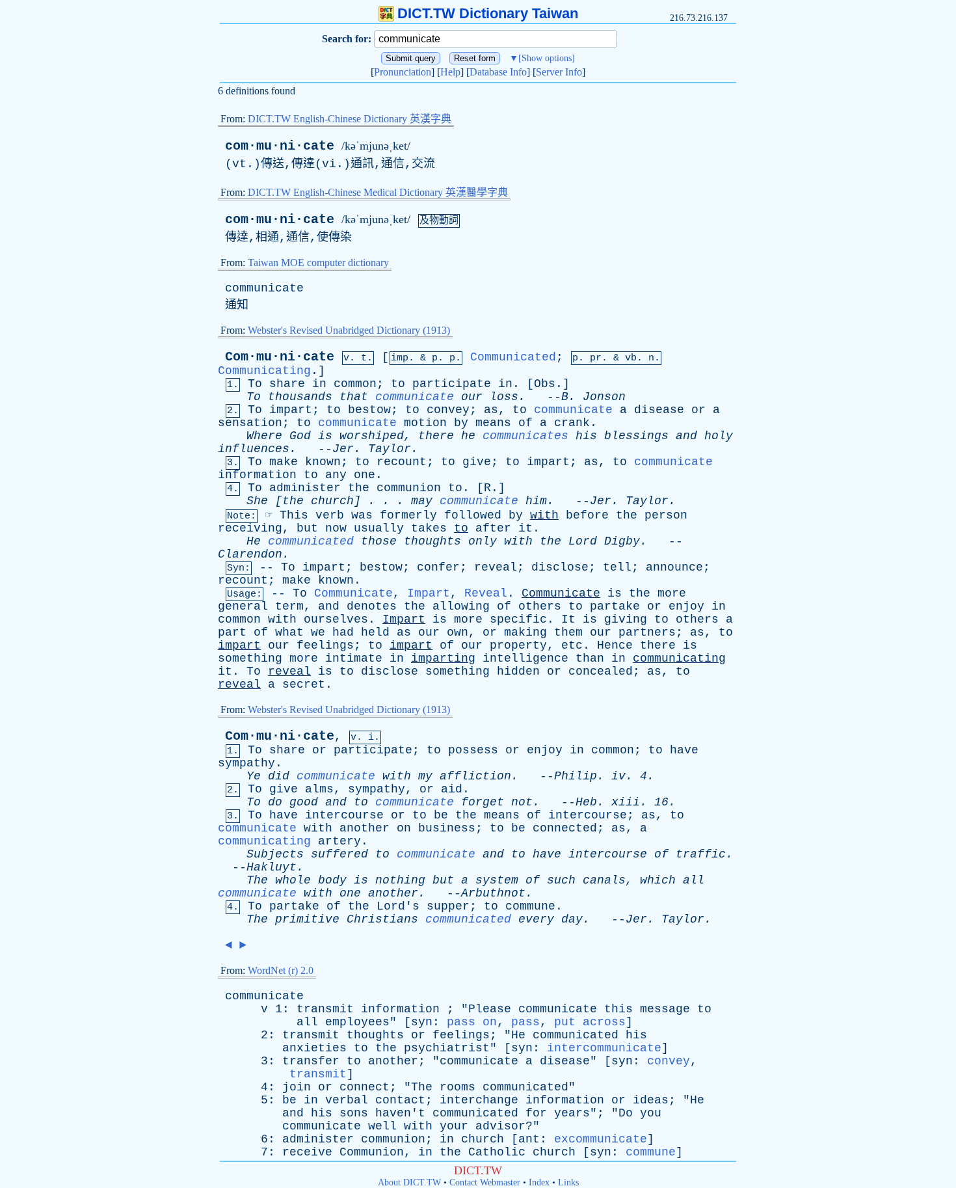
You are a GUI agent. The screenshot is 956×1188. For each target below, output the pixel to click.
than (590, 658)
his (586, 435)
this (618, 1009)
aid (451, 789)
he (468, 435)
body (332, 880)
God (300, 435)
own (457, 632)
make (283, 461)
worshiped (371, 435)
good (303, 802)
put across (590, 1022)
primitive (307, 919)
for (536, 1113)
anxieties (314, 1048)
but (307, 528)
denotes (372, 606)
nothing (400, 880)
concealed (600, 671)
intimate (353, 658)
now (336, 528)
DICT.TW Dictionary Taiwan (487, 13)
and (686, 435)
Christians (382, 919)
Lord (582, 541)
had (343, 632)
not (522, 802)
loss (504, 396)
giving (625, 619)
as (491, 409)
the (358, 487)
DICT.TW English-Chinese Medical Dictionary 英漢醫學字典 (378, 192)
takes (429, 528)
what (289, 632)
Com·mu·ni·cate (279, 356)
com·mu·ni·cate (279, 146)
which (658, 880)
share (287, 383)
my (425, 776)
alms (319, 789)
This (294, 515)
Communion (371, 1152)
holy (718, 435)
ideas (651, 1100)
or (698, 409)
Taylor (389, 448)
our (472, 396)
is (325, 435)
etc (572, 645)
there (436, 435)
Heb (586, 802)
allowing (461, 606)
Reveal (485, 593)
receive (307, 1152)
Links (568, 1182)
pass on (472, 1022)
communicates (525, 435)
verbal (346, 1100)
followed (472, 515)
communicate (264, 288)
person (665, 515)
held (375, 632)
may (421, 500)
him (536, 500)
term (289, 606)
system (496, 880)
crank (572, 422)
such (561, 880)
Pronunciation (402, 71)
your (454, 1126)
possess (473, 750)
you (650, 1113)
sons (353, 1113)
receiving (250, 528)
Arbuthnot (493, 893)
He (253, 541)
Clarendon (250, 554)
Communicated (513, 357)
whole (293, 880)
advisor (500, 1126)
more (671, 593)
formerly (408, 515)
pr (596, 358)
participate (451, 383)
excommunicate (600, 1139)
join (296, 1087)
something (250, 658)
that (353, 396)
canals (604, 880)
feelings (325, 645)
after (493, 528)
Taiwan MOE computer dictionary (318, 262)
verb (329, 515)
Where (264, 435)
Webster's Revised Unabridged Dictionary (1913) (349, 330)
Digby (622, 541)
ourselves (336, 619)
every (536, 919)
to (398, 383)
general (243, 606)
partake (615, 606)
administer (305, 487)
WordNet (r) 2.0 (280, 970)
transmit (325, 1009)
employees (357, 1022)
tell (617, 567)
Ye (253, 776)
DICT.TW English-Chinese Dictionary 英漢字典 (349, 118)
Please (489, 1009)
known (323, 461)
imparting (443, 658)
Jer (343, 448)
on (404, 828)
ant (529, 1139)
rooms (457, 1087)
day (572, 919)
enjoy (686, 606)
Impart (428, 593)
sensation (250, 422)
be (441, 815)
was (362, 515)
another (364, 828)
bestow (369, 409)
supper (448, 906)
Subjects (275, 854)
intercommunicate (604, 1048)
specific (518, 619)
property (518, 645)
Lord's (398, 906)
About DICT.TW (409, 1182)
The (257, 880)
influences (253, 448)
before (587, 515)
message (665, 1009)
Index (539, 1182)
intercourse (344, 815)
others (539, 606)
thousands (300, 396)
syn (421, 1022)
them (568, 632)
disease (659, 409)
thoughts (432, 541)
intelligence (525, 658)
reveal (495, 567)
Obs (544, 383)
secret (303, 684)
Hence (615, 645)
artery (339, 841)
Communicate (353, 593)
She (257, 500)
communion (409, 487)
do (275, 802)
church (332, 500)
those (379, 541)
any (336, 474)
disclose (560, 567)
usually (379, 528)
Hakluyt (271, 867)
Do (625, 1113)
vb (631, 358)
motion (425, 422)
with (544, 515)
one (364, 474)
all (693, 880)
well (382, 1126)
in (319, 383)
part (232, 632)
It (568, 619)
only (482, 541)
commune (530, 906)
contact (400, 1100)
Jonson (604, 396)
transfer (310, 1061)
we (318, 632)
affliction (475, 776)
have (684, 750)
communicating (679, 658)
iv (618, 776)
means (493, 422)
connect (364, 1087)
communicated (311, 541)
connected (565, 828)
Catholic (496, 1152)
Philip (575, 776)
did (278, 776)
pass (525, 1022)
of (525, 422)
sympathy (246, 763)
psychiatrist (447, 1048)
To (255, 383)
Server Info (559, 71)
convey (448, 409)
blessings (636, 435)
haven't (400, 1113)
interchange (479, 1100)
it (525, 528)
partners (647, 632)
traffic (701, 854)
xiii (625, 802)
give (476, 461)
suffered (339, 854)
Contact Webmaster (484, 1182)
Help (450, 71)
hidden (518, 671)
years (572, 1113)
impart (290, 409)
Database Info (498, 71)
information (257, 474)
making (525, 632)
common (355, 383)
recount (402, 461)
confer (438, 567)
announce (674, 567)
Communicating (264, 370)
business (446, 828)
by (461, 422)
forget (482, 802)
